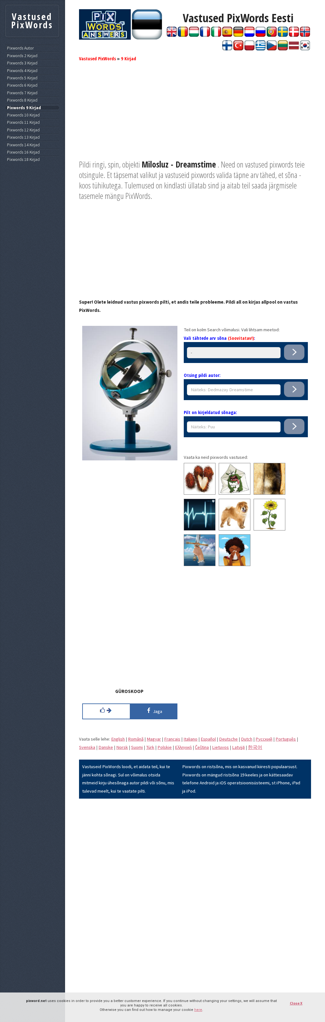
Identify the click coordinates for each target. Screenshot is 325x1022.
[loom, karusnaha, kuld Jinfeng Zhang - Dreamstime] (269, 493)
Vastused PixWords (97, 58)
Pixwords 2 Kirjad (22, 56)
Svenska (87, 747)
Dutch (246, 739)
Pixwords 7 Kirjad (22, 93)
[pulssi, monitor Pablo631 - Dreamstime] (200, 529)
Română (135, 739)
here (198, 1010)
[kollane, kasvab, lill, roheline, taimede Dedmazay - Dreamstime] (269, 529)
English (118, 739)
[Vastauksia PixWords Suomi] (227, 49)
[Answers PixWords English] (172, 35)
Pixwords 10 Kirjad (23, 115)
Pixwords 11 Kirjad (23, 122)
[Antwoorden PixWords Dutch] (249, 35)
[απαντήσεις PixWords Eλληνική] (260, 49)
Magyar (154, 739)
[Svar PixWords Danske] (294, 35)
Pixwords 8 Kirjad (22, 100)
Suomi (137, 747)
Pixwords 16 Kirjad (23, 152)
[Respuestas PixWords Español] (227, 35)
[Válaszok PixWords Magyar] (194, 35)
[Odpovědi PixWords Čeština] (272, 49)
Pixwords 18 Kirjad (23, 160)
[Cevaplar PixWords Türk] (238, 49)
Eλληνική (183, 747)
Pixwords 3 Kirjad (22, 63)
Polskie (164, 747)
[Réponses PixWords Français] (205, 35)
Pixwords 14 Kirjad (23, 145)
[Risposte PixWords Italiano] (216, 35)
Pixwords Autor (20, 48)
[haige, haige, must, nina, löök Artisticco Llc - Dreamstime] (234, 564)
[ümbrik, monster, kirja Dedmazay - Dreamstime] (234, 493)
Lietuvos (220, 747)
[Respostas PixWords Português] (272, 35)
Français (172, 739)
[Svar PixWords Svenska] (283, 35)
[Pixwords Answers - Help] (105, 38)
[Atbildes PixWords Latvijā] (294, 49)
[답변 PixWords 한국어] (305, 49)
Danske (105, 747)
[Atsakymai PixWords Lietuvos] (283, 49)
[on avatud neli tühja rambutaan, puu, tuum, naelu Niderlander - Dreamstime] (200, 493)
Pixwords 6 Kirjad (22, 85)
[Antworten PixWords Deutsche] (238, 35)
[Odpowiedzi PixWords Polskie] (249, 49)
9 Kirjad (128, 58)
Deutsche (228, 739)
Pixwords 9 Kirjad (24, 108)
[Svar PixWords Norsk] (305, 35)
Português (285, 739)
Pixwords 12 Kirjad (23, 130)
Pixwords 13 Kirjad (23, 137)
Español (208, 739)
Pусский (263, 739)
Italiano (190, 739)
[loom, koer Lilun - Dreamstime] (234, 529)
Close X (296, 1003)
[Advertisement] (195, 114)
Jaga (156, 711)
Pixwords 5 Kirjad (22, 78)
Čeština (202, 747)
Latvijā (238, 747)
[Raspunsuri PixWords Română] (183, 35)
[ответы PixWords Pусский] (260, 35)
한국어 (255, 747)
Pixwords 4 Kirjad (22, 71)
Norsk (122, 747)
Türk (150, 747)
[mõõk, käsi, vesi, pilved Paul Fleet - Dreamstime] (200, 564)
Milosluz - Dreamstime (179, 164)
